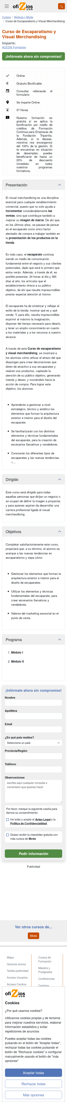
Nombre (10, 697)
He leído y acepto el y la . (32, 821)
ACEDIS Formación (14, 47)
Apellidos (11, 711)
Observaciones (15, 777)
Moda (33, 936)
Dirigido (12, 479)
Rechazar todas (33, 1083)
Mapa (10, 957)
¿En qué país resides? (19, 737)
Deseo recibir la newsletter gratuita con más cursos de (34, 837)
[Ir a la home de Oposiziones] (23, 6)
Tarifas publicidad (17, 971)
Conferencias (46, 979)
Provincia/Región (16, 751)
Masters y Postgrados (45, 970)
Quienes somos (16, 964)
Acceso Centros (16, 984)
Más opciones (33, 1094)
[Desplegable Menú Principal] (6, 6)
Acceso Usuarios (17, 977)
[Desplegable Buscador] (61, 6)
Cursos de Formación (44, 959)
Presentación (16, 184)
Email (8, 724)
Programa (14, 639)
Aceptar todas (33, 1072)
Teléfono (10, 764)
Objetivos (13, 531)
